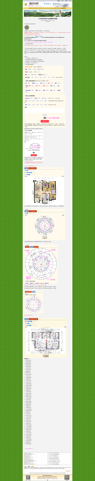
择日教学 (48, 467)
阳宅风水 (53, 467)
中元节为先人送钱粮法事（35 (29, 454)
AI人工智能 (40, 467)
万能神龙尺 (63, 468)
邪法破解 (40, 468)
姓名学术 (45, 8)
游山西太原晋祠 (27, 455)
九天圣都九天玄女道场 (28, 459)
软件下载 (58, 467)
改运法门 (47, 8)
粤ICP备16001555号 (49, 478)
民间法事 (37, 8)
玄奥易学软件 (28, 467)
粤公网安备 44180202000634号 (42, 478)
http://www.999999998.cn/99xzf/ (29, 40)
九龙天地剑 (32, 468)
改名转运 (37, 468)
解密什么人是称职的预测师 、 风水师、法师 (54, 461)
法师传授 (55, 468)
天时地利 (45, 468)
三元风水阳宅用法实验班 (29, 43)
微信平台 (31, 467)
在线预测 (34, 467)
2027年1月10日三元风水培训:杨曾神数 (54, 462)
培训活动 (53, 8)
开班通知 (45, 467)
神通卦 (60, 468)
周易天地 (25, 467)
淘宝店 (60, 8)
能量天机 (50, 468)
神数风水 (27, 468)
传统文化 (42, 8)
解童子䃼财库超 (27, 462)
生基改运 (68, 467)
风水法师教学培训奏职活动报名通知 (53, 458)
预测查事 (50, 467)
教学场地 (60, 467)
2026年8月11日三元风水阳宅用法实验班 (54, 457)
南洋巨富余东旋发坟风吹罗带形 (29, 461)
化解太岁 (66, 467)
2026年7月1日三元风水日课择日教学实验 (54, 454)
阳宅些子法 (57, 468)
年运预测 (47, 468)
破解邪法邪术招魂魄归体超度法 (29, 460)
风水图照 (55, 8)
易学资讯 (32, 8)
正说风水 (50, 8)
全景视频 (58, 8)
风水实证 (34, 8)
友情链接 (29, 466)
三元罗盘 (55, 467)
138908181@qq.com (54, 476)
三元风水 (29, 468)
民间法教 (42, 468)
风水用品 (39, 8)
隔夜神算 (35, 468)
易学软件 (43, 467)
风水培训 (52, 468)
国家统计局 (37, 467)
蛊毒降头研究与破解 (28, 453)
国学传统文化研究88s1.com (48, 475)
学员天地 (63, 467)
